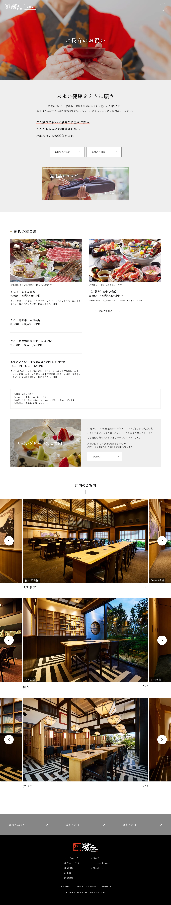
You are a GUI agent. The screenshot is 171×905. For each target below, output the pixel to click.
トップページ (71, 858)
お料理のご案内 (62, 152)
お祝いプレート (100, 456)
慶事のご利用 (73, 824)
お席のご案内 (98, 152)
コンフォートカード (100, 863)
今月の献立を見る (103, 311)
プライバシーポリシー (85, 886)
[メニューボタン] (163, 7)
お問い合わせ (97, 868)
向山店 (67, 873)
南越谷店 (68, 878)
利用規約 (105, 886)
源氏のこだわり (17, 824)
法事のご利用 (130, 824)
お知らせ (94, 858)
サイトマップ (66, 886)
